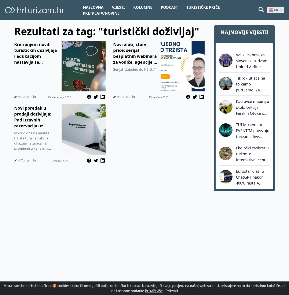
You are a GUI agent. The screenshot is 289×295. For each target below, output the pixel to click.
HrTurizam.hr (27, 97)
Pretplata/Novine (101, 13)
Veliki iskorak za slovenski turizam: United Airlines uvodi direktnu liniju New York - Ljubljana (252, 61)
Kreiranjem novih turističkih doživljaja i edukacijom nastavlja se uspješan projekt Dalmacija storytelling (35, 53)
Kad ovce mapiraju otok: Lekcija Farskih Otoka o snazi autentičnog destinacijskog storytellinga (252, 107)
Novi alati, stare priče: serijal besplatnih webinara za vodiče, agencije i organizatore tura (135, 53)
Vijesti (118, 7)
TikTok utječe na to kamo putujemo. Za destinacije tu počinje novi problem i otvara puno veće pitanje (252, 84)
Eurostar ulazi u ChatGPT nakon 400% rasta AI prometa (250, 177)
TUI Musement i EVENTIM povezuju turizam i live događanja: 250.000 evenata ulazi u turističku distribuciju (252, 130)
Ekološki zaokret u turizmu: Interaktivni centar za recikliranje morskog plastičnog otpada (252, 154)
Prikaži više (154, 290)
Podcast (169, 7)
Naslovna (93, 7)
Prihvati (172, 290)
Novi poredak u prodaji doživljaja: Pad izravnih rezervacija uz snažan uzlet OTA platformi (32, 117)
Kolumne (142, 7)
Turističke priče (203, 7)
